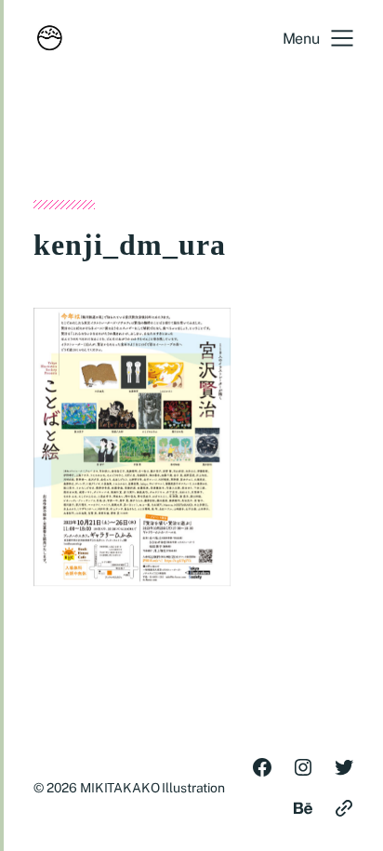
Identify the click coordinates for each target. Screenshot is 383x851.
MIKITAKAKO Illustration (152, 787)
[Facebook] (262, 767)
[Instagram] (303, 767)
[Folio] (344, 808)
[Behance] (303, 808)
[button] (318, 38)
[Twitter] (344, 767)
